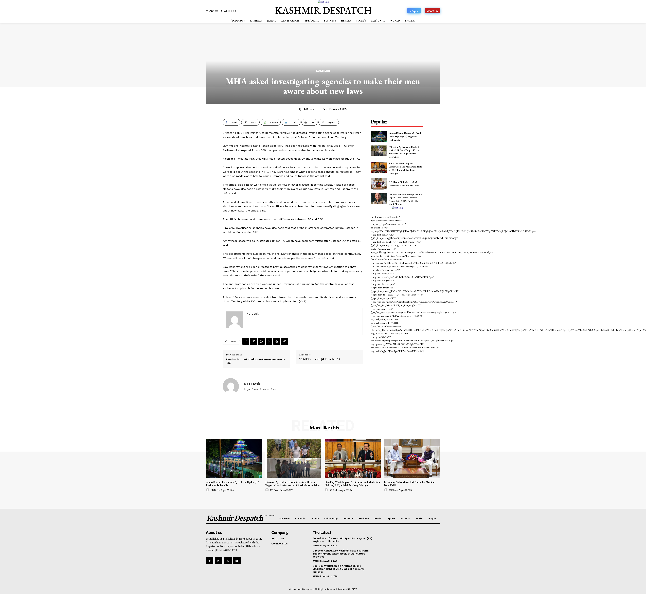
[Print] (276, 341)
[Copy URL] (284, 341)
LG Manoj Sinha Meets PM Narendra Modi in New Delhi (404, 184)
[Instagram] (218, 560)
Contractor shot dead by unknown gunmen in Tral (255, 361)
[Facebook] (245, 341)
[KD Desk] (231, 386)
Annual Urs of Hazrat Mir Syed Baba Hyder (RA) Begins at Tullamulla (405, 136)
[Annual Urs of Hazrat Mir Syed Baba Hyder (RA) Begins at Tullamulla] (378, 136)
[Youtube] (237, 560)
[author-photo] (208, 490)
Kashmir (323, 70)
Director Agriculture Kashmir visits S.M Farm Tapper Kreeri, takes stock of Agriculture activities (292, 483)
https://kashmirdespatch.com (261, 389)
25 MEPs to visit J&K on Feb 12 (319, 359)
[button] (229, 11)
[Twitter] (253, 341)
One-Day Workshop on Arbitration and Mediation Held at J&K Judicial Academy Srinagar (405, 168)
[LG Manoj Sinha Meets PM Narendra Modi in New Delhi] (378, 183)
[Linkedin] (269, 341)
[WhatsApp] (261, 341)
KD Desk (309, 109)
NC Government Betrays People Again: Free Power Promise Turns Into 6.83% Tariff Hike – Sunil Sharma (405, 199)
